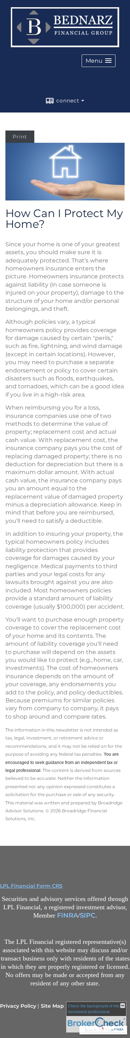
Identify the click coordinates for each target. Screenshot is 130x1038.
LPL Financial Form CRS (31, 886)
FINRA (67, 915)
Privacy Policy (18, 1006)
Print (20, 136)
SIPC (87, 915)
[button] (99, 60)
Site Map (52, 1006)
